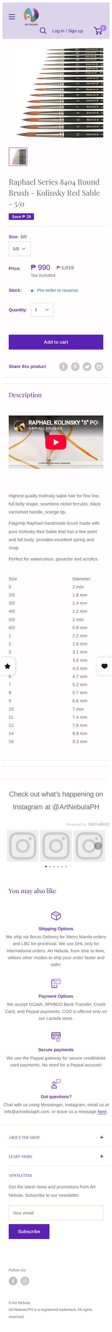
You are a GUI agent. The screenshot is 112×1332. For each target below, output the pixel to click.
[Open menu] (12, 16)
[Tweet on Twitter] (87, 366)
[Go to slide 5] (62, 866)
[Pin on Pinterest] (75, 366)
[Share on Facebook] (63, 366)
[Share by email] (99, 366)
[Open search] (43, 30)
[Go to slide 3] (54, 866)
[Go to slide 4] (58, 866)
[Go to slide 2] (50, 866)
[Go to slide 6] (66, 866)
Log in (58, 30)
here (102, 1111)
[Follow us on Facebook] (13, 1281)
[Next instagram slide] (98, 846)
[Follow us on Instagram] (25, 1281)
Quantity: (18, 309)
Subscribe (29, 1231)
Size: (18, 236)
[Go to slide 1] (46, 866)
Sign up (75, 30)
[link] (23, 846)
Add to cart (56, 342)
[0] (98, 31)
